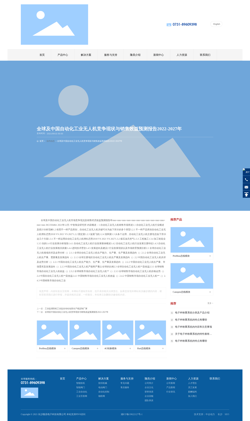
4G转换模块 (110, 348)
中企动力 (210, 414)
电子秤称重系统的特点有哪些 (191, 319)
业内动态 (50, 141)
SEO (227, 414)
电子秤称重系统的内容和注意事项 (193, 326)
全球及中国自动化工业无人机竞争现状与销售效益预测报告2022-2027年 (76, 312)
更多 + (210, 303)
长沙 (220, 414)
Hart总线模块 (143, 348)
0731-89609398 (185, 24)
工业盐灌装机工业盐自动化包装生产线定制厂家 (66, 308)
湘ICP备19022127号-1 (132, 414)
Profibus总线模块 (47, 348)
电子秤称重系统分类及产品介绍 (192, 312)
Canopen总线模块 (80, 348)
